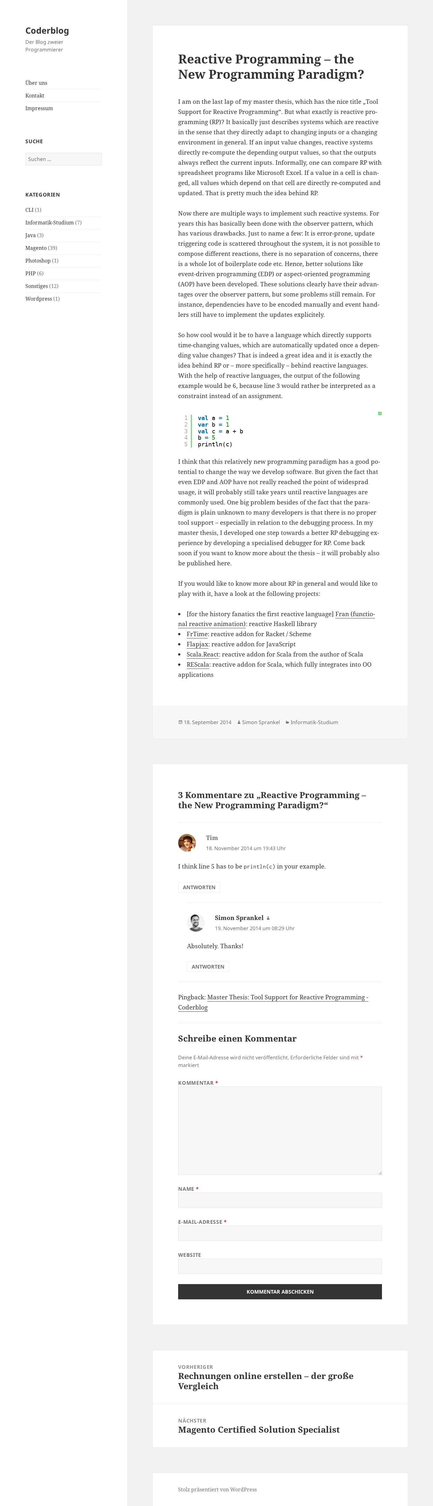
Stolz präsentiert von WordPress (217, 1489)
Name (188, 1188)
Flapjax (197, 644)
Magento (36, 247)
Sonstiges (36, 286)
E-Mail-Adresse (202, 1221)
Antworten (199, 887)
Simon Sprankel (261, 722)
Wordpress (38, 298)
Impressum (39, 108)
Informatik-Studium (49, 222)
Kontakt (34, 95)
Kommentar (198, 1082)
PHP (30, 273)
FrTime (197, 634)
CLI (29, 209)
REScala (198, 664)
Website (189, 1254)
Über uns (36, 82)
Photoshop (38, 260)
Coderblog (47, 30)
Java (30, 235)
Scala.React (203, 654)
